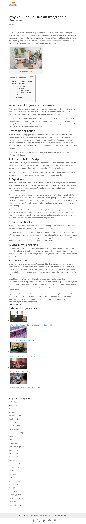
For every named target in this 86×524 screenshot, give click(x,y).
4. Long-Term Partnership (23, 92)
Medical (12, 484)
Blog (10, 412)
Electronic (12, 429)
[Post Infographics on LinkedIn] (44, 521)
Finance (11, 443)
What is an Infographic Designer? (22, 81)
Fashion (11, 440)
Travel (11, 502)
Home (11, 460)
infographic (25, 35)
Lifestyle (12, 477)
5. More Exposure (21, 95)
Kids (10, 471)
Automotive (13, 405)
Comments (19, 97)
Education (12, 426)
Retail (11, 488)
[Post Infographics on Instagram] (55, 521)
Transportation (14, 498)
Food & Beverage (15, 447)
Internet (12, 467)
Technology (13, 495)
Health (11, 453)
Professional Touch (17, 84)
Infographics (13, 464)
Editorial (12, 422)
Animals (12, 402)
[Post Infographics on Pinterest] (49, 521)
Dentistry (12, 419)
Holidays (12, 457)
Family (11, 436)
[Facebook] (33, 521)
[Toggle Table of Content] (30, 78)
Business (12, 416)
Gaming (11, 450)
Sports (11, 491)
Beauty (11, 409)
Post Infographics (25, 515)
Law (10, 474)
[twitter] (38, 521)
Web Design (13, 505)
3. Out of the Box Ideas (22, 90)
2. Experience (20, 88)
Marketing (12, 481)
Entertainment (14, 433)
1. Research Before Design (23, 86)
